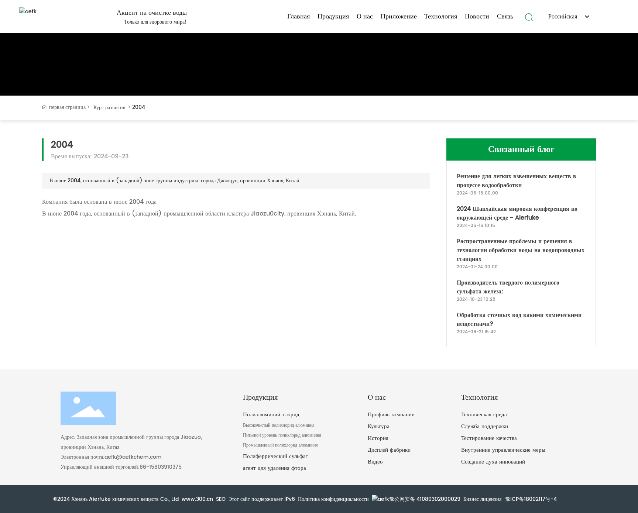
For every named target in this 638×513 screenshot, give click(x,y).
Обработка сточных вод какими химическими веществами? (519, 319)
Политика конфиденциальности (333, 499)
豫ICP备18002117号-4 (531, 499)
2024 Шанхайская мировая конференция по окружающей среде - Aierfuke (517, 213)
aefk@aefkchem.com (133, 457)
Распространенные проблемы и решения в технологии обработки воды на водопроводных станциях (520, 250)
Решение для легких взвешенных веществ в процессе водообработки (516, 181)
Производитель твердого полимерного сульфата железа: (508, 287)
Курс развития (109, 107)
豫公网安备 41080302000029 (424, 499)
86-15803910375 (161, 467)
